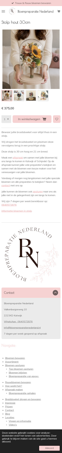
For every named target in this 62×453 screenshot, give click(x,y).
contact (6, 185)
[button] (7, 95)
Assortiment (12, 361)
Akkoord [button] (49, 448)
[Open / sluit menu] (3, 11)
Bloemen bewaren (15, 358)
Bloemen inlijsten (18, 372)
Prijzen (9, 406)
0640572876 (9, 204)
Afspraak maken (14, 389)
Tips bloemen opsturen (21, 368)
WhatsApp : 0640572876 (18, 321)
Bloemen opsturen (15, 365)
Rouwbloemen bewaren (18, 382)
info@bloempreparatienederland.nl (22, 327)
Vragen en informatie (20, 421)
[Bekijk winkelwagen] (58, 11)
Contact (9, 410)
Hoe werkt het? (13, 385)
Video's (13, 424)
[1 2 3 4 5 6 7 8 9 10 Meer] (6, 119)
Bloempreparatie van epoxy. (24, 376)
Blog (7, 413)
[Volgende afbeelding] (56, 59)
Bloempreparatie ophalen (22, 393)
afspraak (18, 157)
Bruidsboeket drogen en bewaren (23, 399)
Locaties (9, 417)
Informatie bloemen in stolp (17, 210)
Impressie (10, 402)
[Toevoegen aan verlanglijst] (56, 119)
